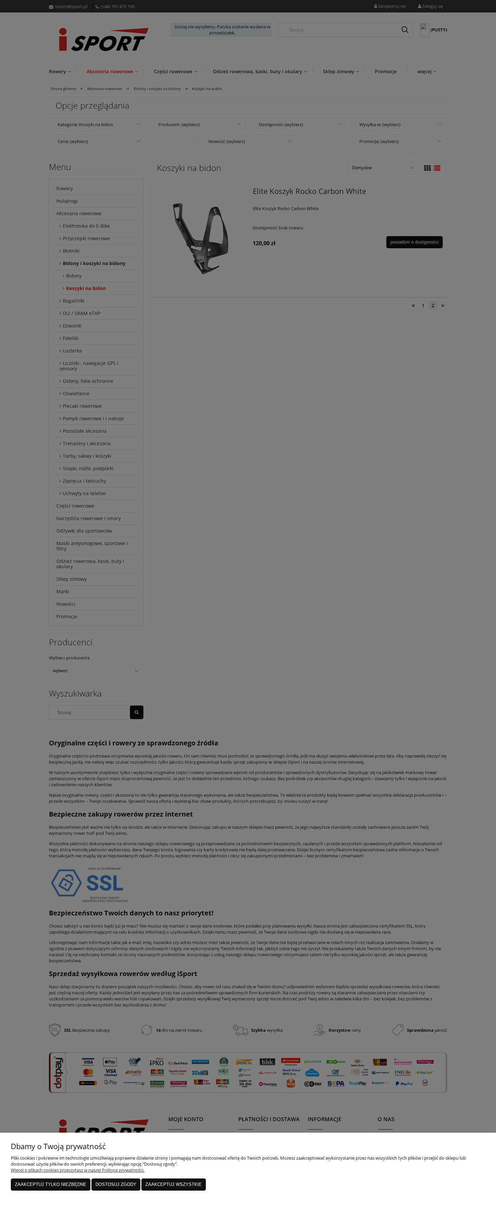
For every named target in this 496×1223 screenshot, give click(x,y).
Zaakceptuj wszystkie (173, 1184)
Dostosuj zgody (115, 1184)
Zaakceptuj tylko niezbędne (50, 1184)
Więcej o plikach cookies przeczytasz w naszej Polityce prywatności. (77, 1170)
